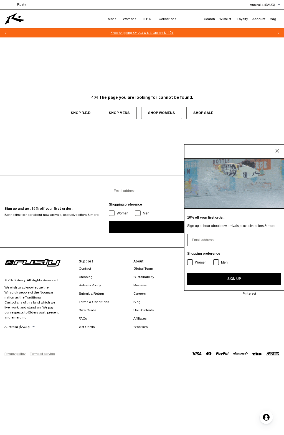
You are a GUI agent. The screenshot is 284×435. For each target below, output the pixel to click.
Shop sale (203, 113)
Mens (112, 19)
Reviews (139, 285)
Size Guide (87, 310)
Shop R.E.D (80, 113)
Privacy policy (15, 353)
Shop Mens (119, 113)
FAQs (83, 318)
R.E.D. (147, 19)
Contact (85, 268)
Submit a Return (91, 293)
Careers (139, 293)
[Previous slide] (5, 32)
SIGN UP (234, 279)
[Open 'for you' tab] (266, 417)
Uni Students (143, 310)
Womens (129, 19)
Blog (137, 302)
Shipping (86, 277)
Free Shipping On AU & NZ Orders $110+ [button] (142, 33)
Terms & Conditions (94, 302)
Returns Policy (90, 285)
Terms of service (42, 353)
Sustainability (143, 277)
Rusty (21, 4)
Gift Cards (87, 327)
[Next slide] (278, 32)
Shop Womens (161, 113)
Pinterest (249, 293)
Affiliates (139, 318)
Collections (167, 19)
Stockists (140, 327)
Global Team (143, 268)
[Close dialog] (277, 151)
